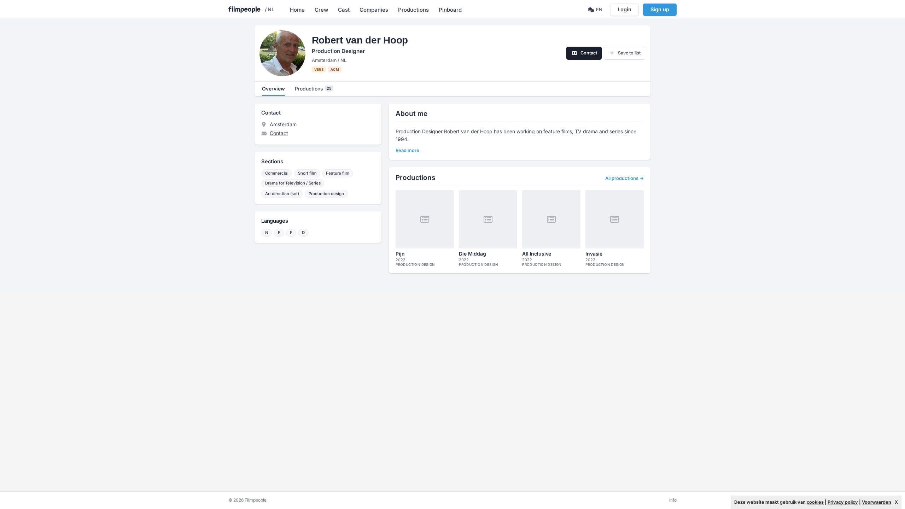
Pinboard (450, 9)
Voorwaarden (876, 502)
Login (624, 9)
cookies (815, 502)
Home (297, 9)
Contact (279, 133)
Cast (344, 9)
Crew (321, 9)
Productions (413, 9)
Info (673, 500)
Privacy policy (843, 502)
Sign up (659, 9)
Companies (374, 9)
